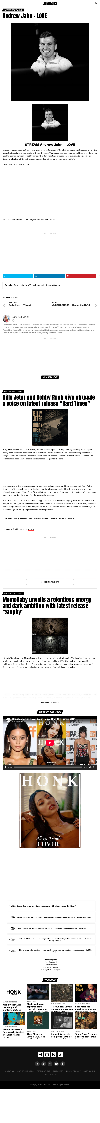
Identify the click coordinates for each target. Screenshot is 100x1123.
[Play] (6, 767)
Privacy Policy (73, 1071)
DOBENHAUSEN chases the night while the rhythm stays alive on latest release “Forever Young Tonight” (55, 939)
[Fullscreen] (94, 767)
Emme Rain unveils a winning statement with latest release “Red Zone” (46, 906)
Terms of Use (43, 1071)
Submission (89, 1071)
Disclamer (58, 1071)
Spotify (31, 529)
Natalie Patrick (20, 317)
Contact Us (51, 1074)
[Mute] (90, 767)
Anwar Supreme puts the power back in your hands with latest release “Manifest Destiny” (54, 917)
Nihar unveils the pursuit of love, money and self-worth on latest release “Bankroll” (51, 928)
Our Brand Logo (25, 1071)
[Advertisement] (50, 251)
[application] (50, 742)
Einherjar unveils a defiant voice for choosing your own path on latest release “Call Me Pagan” (55, 951)
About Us (9, 1071)
